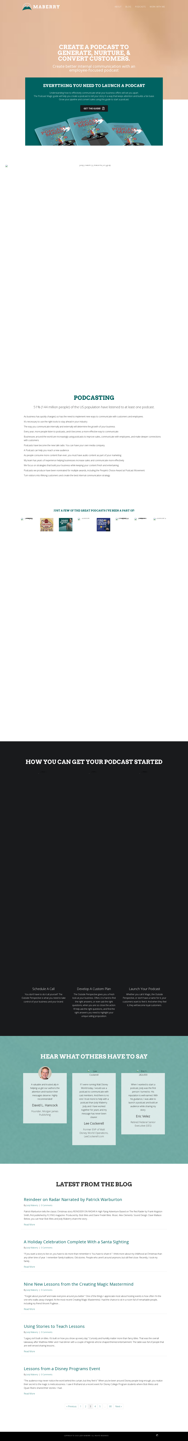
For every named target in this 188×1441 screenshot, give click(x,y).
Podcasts (140, 6)
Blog (128, 6)
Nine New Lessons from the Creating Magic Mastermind (78, 1284)
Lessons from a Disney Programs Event (62, 1368)
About (118, 6)
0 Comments (46, 1205)
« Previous (71, 1406)
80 (110, 1406)
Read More (29, 1224)
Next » (118, 1406)
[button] (94, 108)
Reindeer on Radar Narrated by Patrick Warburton (73, 1199)
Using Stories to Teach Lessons (54, 1326)
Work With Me (157, 6)
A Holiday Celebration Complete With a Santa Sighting (76, 1242)
